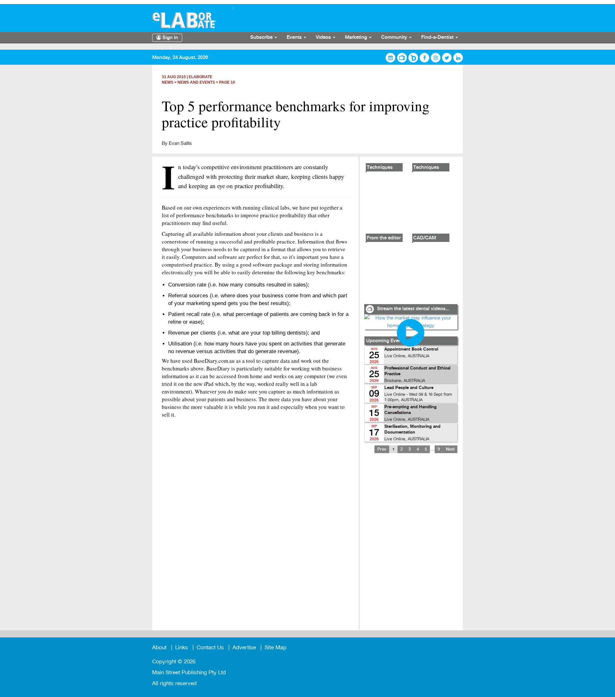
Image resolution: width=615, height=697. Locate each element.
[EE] (187, 20)
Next (450, 449)
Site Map (275, 647)
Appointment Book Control (411, 349)
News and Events (196, 82)
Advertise (244, 647)
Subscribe (262, 37)
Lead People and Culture (408, 388)
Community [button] (394, 37)
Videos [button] (324, 37)
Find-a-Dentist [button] (438, 37)
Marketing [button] (356, 37)
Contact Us (210, 647)
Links (181, 647)
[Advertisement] (411, 546)
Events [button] (295, 37)
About (159, 647)
